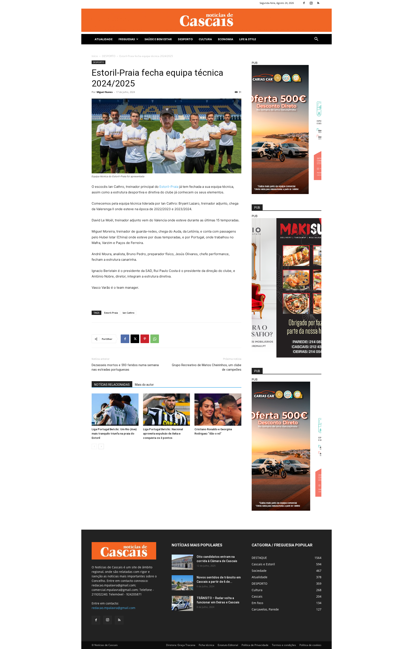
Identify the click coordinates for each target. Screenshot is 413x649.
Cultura (205, 39)
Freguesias (127, 39)
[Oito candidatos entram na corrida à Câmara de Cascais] (182, 562)
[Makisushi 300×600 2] (286, 356)
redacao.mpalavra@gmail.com (113, 608)
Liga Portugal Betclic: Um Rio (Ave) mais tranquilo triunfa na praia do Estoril (114, 433)
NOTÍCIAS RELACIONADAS (112, 384)
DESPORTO (185, 39)
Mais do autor (144, 384)
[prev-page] (94, 446)
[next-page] (101, 446)
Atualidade (103, 39)
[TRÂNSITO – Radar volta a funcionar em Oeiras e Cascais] (182, 603)
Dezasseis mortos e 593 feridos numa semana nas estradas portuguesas (125, 367)
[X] (135, 339)
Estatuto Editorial (228, 645)
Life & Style (247, 39)
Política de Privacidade (255, 645)
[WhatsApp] (154, 339)
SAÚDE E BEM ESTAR (158, 39)
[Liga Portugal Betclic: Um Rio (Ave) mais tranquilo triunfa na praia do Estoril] (115, 409)
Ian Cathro (128, 312)
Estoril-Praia (168, 187)
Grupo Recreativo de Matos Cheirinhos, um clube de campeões (206, 367)
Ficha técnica (206, 645)
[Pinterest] (144, 339)
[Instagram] (311, 3)
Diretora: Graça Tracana (180, 645)
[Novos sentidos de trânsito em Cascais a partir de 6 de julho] (182, 582)
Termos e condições (284, 645)
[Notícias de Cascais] (206, 20)
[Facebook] (304, 3)
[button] (316, 39)
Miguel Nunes (104, 92)
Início (95, 56)
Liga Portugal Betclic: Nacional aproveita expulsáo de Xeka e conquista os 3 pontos (163, 433)
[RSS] (318, 3)
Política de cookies (310, 645)
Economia (225, 39)
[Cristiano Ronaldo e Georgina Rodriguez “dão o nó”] (217, 409)
